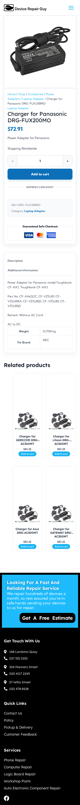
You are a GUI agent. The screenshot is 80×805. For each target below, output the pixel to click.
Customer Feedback (20, 734)
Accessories (35, 94)
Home (12, 94)
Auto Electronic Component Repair (32, 788)
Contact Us (13, 713)
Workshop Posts (17, 781)
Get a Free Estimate (37, 618)
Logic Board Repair (20, 774)
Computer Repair (18, 767)
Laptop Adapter (33, 99)
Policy (9, 720)
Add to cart (40, 174)
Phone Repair (15, 760)
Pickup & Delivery (18, 727)
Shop (21, 94)
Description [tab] (15, 260)
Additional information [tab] (23, 270)
